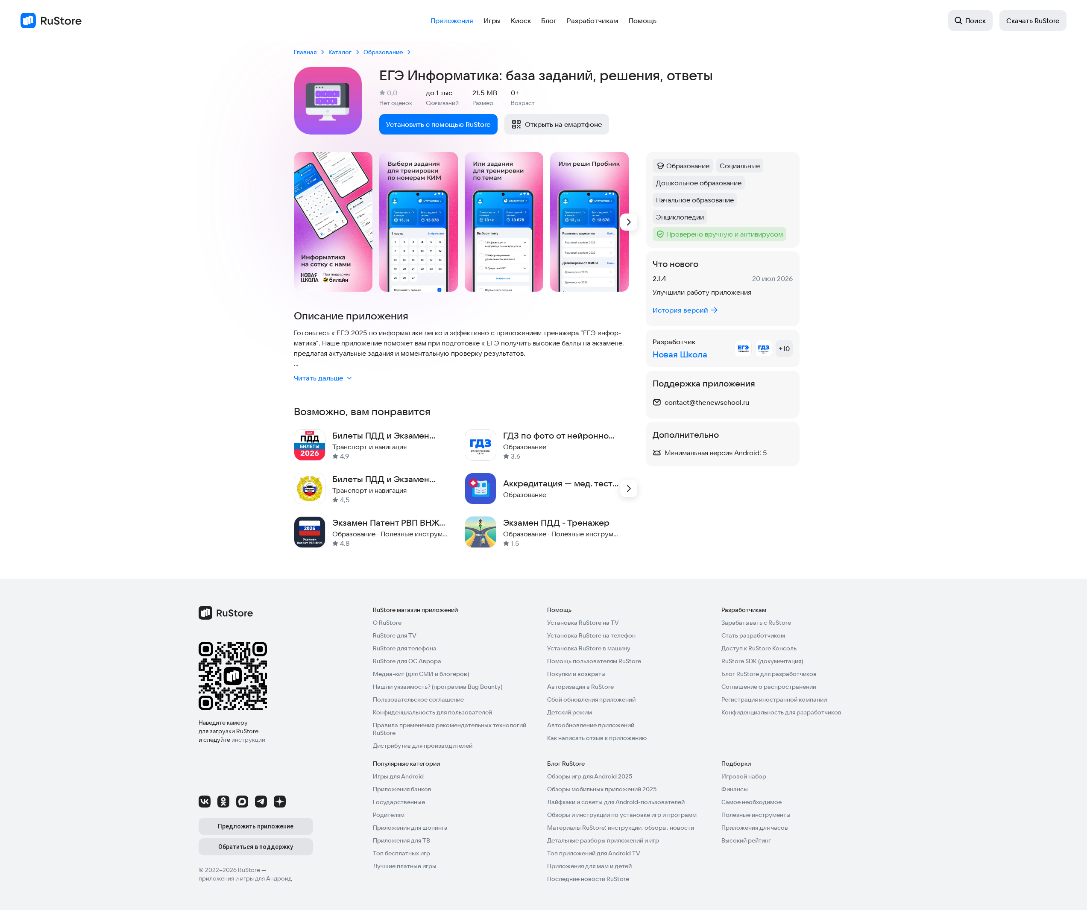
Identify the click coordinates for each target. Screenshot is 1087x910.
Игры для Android (398, 776)
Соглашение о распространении (768, 687)
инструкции (248, 739)
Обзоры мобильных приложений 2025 (601, 789)
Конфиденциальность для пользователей (432, 712)
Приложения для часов (754, 827)
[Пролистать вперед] (628, 222)
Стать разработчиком (753, 635)
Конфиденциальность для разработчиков (781, 712)
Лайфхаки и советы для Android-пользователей (616, 802)
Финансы (734, 789)
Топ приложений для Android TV (593, 853)
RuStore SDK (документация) (762, 661)
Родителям (388, 815)
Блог (549, 20)
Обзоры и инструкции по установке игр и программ (622, 815)
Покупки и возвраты (576, 674)
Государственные (399, 802)
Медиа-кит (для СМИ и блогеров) (421, 674)
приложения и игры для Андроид (245, 878)
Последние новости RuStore (588, 879)
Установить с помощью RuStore (438, 124)
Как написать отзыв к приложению (597, 738)
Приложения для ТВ (401, 840)
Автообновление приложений (590, 725)
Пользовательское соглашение (418, 699)
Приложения (452, 20)
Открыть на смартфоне (563, 124)
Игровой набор (743, 776)
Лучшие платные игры (405, 866)
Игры (492, 20)
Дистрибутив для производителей (422, 745)
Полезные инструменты (756, 815)
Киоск (521, 20)
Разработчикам (592, 20)
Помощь (642, 20)
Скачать (1033, 20)
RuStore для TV (394, 635)
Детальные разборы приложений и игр (603, 840)
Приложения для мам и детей (589, 866)
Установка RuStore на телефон (591, 635)
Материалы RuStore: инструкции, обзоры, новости (620, 827)
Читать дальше (318, 378)
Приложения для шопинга (410, 827)
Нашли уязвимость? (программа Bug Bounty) (437, 687)
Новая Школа (680, 354)
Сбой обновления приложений (591, 699)
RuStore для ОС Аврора (407, 661)
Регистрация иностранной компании (774, 699)
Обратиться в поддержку (255, 846)
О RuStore (387, 622)
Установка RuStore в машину (588, 648)
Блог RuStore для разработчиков (769, 674)
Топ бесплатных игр (401, 853)
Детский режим (569, 712)
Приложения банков (402, 789)
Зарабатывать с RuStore (756, 622)
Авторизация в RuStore (580, 687)
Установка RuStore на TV (583, 622)
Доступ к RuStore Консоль (759, 648)
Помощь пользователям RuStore (594, 661)
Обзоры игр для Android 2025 (589, 776)
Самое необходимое (751, 802)
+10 (784, 348)
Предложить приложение (255, 826)
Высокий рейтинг (746, 840)
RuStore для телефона (405, 648)
